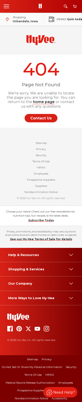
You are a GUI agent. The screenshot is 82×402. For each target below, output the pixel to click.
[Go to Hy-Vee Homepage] (41, 6)
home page (44, 102)
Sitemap (41, 143)
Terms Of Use (41, 161)
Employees (41, 173)
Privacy (41, 149)
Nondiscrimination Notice (41, 192)
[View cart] (74, 6)
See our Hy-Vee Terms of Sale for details (41, 239)
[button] (60, 392)
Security (41, 155)
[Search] (65, 6)
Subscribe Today (41, 220)
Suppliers (41, 185)
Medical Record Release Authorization (30, 382)
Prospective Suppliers (41, 179)
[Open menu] (6, 6)
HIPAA (41, 167)
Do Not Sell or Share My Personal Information (32, 367)
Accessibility (59, 398)
